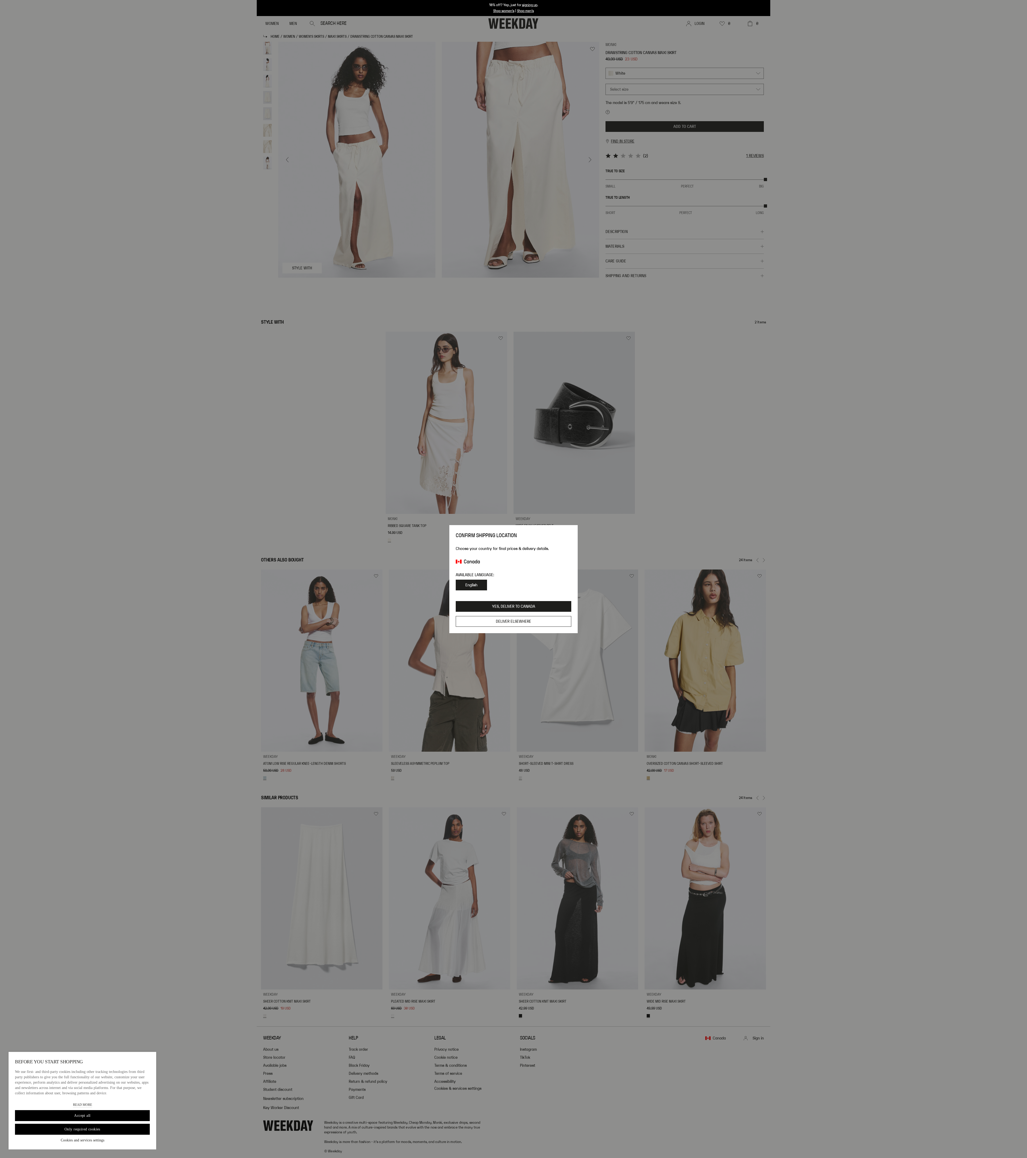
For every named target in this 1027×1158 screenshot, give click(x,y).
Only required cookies (82, 1129)
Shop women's (503, 11)
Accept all (82, 1116)
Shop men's (525, 11)
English (471, 585)
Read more (82, 1105)
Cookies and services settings (82, 1140)
